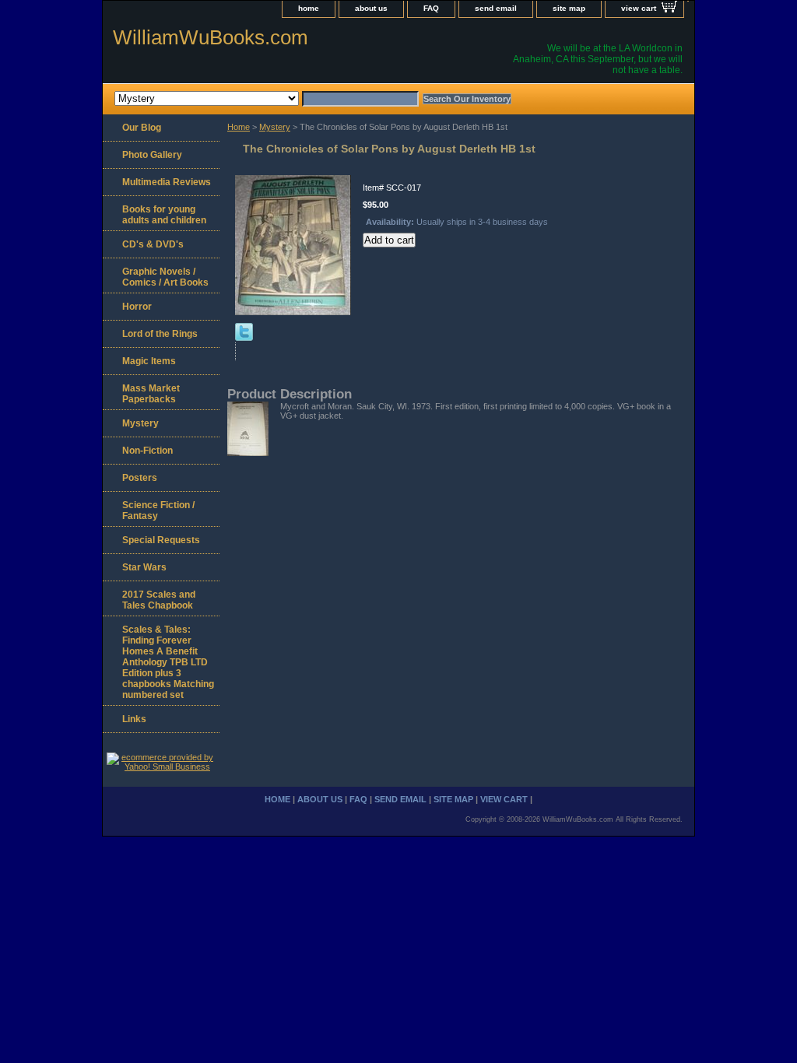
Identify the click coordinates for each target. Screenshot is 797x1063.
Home (238, 127)
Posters (139, 477)
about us (371, 8)
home (308, 8)
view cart (638, 8)
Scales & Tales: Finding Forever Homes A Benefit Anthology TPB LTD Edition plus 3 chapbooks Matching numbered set (168, 662)
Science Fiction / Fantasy (158, 510)
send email (496, 8)
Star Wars (144, 567)
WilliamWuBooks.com (210, 37)
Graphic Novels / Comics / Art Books (165, 277)
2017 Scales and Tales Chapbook (158, 600)
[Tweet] (244, 337)
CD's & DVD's (153, 244)
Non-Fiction (147, 450)
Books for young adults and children (164, 215)
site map (569, 8)
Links (134, 719)
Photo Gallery (152, 154)
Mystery (274, 127)
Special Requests (161, 540)
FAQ (431, 8)
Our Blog (141, 127)
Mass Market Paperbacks (151, 394)
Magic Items (149, 361)
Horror (137, 306)
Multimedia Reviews (166, 182)
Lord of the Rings (160, 333)
